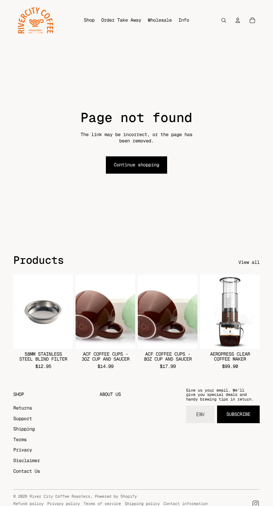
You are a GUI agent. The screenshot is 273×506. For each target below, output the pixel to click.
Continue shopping (136, 165)
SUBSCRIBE (238, 414)
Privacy (22, 450)
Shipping (24, 429)
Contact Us (26, 471)
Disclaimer (26, 460)
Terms (20, 439)
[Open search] (223, 20)
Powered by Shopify (116, 496)
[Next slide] (130, 311)
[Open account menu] (237, 20)
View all (249, 262)
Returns (22, 408)
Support (22, 419)
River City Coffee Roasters (60, 496)
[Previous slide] (81, 311)
